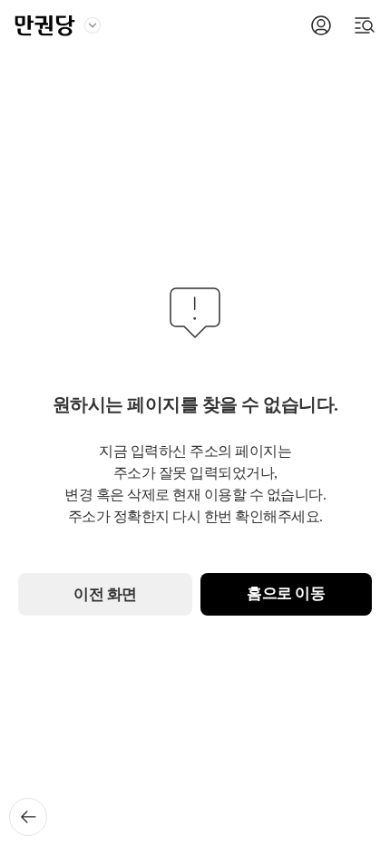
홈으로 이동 (286, 593)
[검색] (364, 25)
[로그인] (321, 25)
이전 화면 (105, 594)
